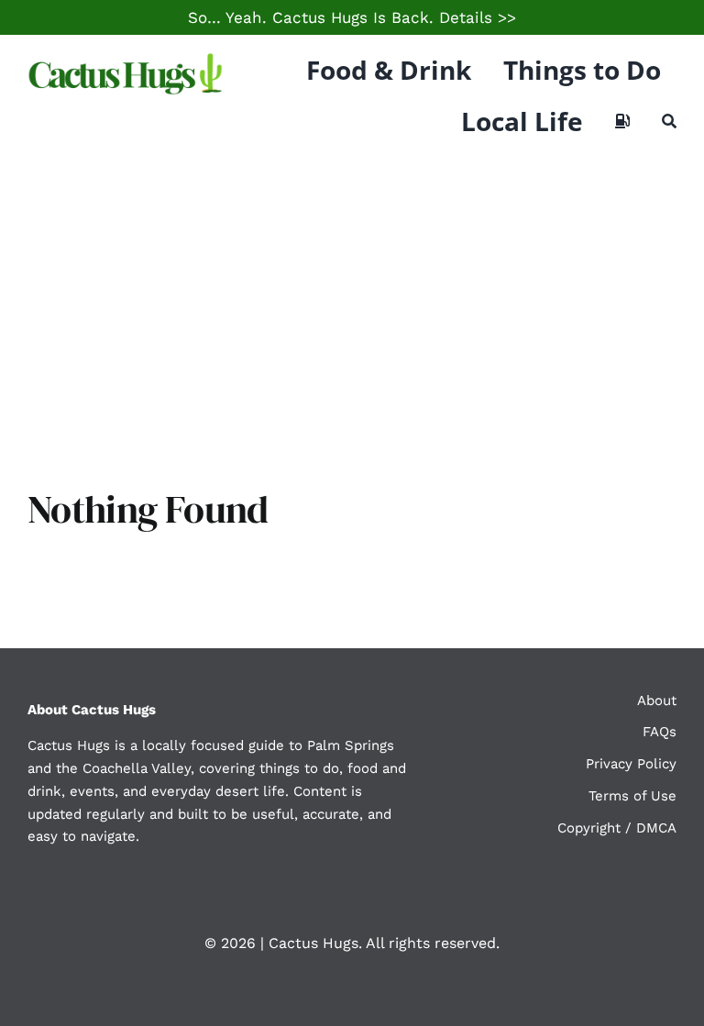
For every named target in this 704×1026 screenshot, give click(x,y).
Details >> (477, 17)
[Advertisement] (352, 293)
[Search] (669, 121)
